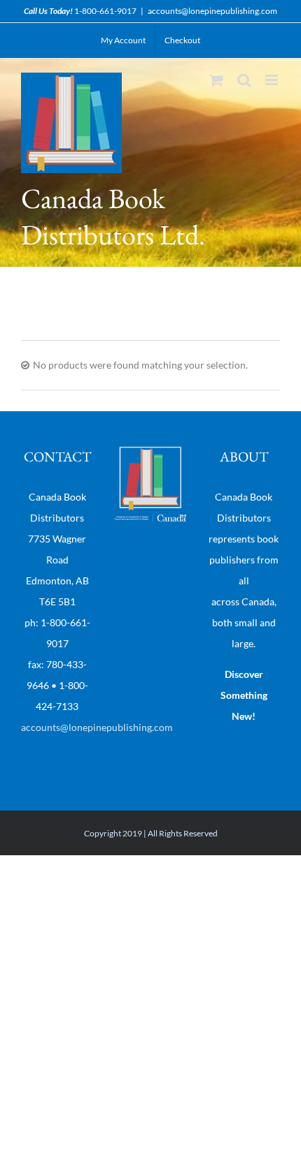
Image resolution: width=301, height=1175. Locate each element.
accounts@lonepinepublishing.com (212, 11)
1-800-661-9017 (105, 11)
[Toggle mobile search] (244, 80)
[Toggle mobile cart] (216, 80)
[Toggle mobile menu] (272, 80)
